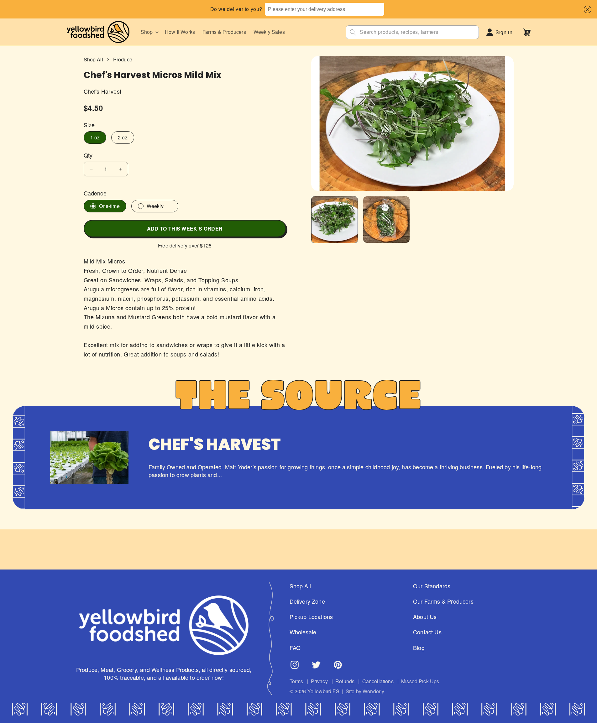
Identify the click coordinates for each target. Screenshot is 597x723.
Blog (419, 648)
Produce (122, 59)
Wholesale (303, 632)
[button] (586, 9)
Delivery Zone (307, 601)
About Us (425, 617)
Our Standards (431, 586)
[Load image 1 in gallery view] (334, 219)
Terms (296, 681)
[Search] (353, 32)
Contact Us (427, 632)
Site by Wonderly (365, 691)
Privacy (319, 681)
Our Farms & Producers (443, 601)
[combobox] (324, 9)
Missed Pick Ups (420, 681)
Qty (88, 155)
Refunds (344, 681)
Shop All (93, 59)
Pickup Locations (311, 617)
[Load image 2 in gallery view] (386, 219)
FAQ (295, 648)
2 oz (123, 137)
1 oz (95, 137)
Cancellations (378, 681)
